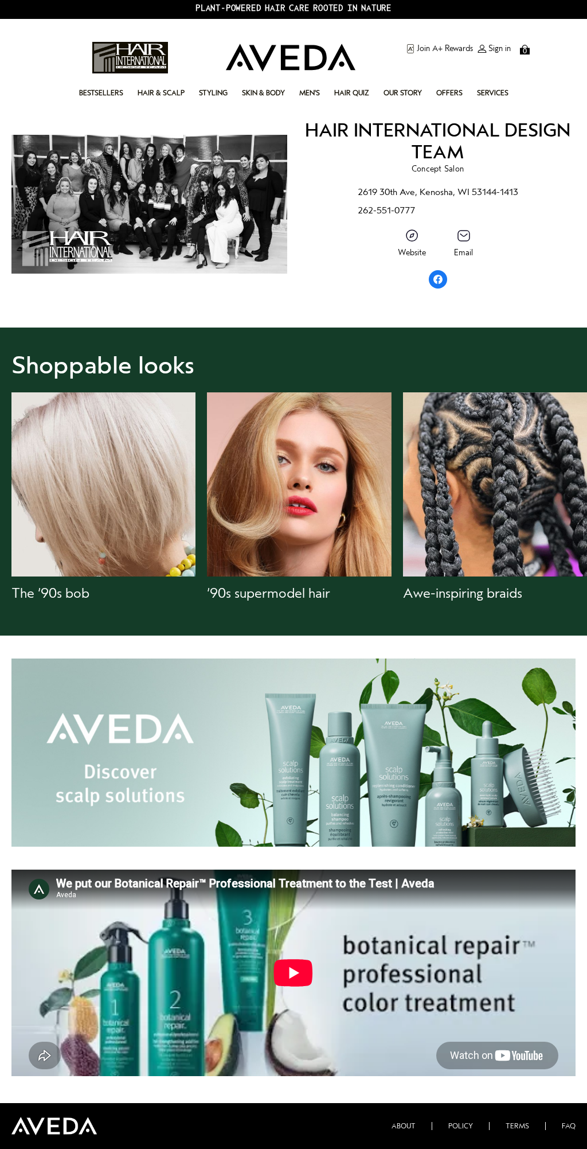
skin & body (263, 93)
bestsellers (101, 93)
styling (213, 93)
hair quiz (351, 93)
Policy (460, 1126)
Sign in (499, 48)
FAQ (569, 1126)
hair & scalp (161, 93)
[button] (103, 496)
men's (309, 93)
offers (449, 93)
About (404, 1126)
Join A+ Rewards (445, 48)
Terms (517, 1126)
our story (402, 93)
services (492, 93)
